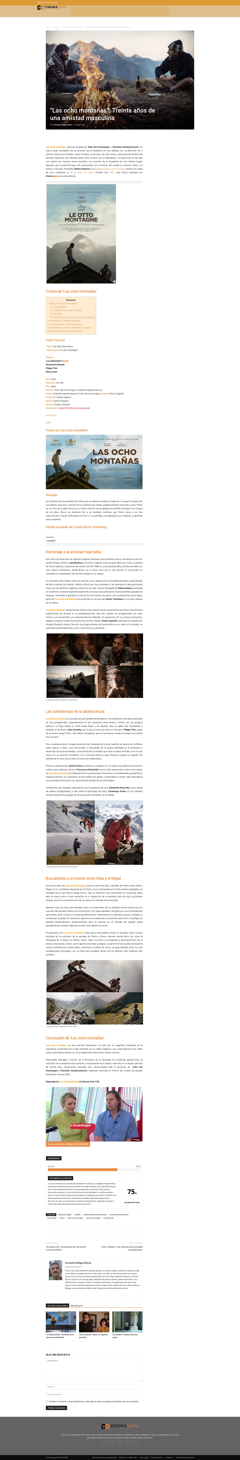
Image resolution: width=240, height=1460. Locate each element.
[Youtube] (135, 1443)
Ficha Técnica (58, 307)
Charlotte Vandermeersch (119, 1215)
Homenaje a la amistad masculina (63, 321)
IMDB (48, 422)
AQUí (112, 172)
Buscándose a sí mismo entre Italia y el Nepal (69, 327)
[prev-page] (47, 1343)
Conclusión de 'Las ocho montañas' (64, 331)
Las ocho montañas (93, 1218)
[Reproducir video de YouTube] (94, 462)
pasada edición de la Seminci (110, 168)
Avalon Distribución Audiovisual (95, 1215)
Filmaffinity (51, 415)
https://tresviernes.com (73, 1267)
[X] (55, 137)
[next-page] (52, 1343)
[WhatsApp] (74, 137)
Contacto (169, 1457)
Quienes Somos (157, 1457)
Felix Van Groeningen (75, 1218)
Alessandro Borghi (64, 1215)
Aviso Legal (144, 1457)
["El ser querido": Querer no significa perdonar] (94, 1321)
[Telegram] (68, 137)
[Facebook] (48, 137)
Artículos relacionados (58, 1306)
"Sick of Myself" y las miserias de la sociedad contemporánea (121, 1248)
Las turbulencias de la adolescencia (64, 324)
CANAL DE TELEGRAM (76, 1144)
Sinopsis (56, 314)
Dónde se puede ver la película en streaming (72, 317)
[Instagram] (72, 1292)
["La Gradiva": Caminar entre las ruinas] (127, 1321)
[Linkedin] (61, 137)
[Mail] (77, 1292)
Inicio (48, 27)
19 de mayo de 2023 (82, 172)
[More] (81, 137)
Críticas (56, 27)
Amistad (77, 1215)
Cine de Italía (51, 1218)
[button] (182, 3)
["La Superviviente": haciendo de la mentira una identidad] (61, 1321)
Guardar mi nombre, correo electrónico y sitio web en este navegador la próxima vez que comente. (94, 1401)
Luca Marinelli (108, 1218)
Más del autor (77, 1306)
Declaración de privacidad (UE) (104, 1457)
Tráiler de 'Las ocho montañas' (66, 310)
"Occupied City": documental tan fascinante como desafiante (66, 1248)
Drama (61, 1218)
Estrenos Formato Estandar (72, 27)
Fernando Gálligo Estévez (62, 125)
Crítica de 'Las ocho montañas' (62, 303)
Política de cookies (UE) (128, 1457)
